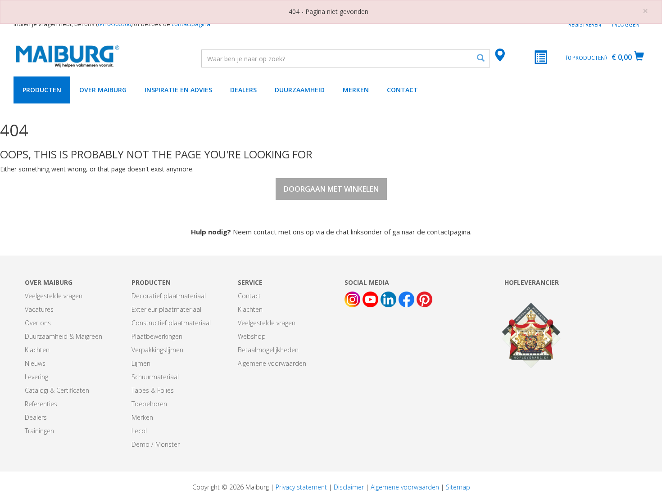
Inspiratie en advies (178, 89)
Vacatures (39, 309)
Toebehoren (149, 404)
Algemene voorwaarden (272, 363)
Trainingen (39, 431)
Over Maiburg (103, 89)
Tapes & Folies (152, 390)
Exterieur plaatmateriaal (166, 309)
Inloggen (625, 24)
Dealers (243, 89)
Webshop (252, 336)
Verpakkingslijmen (157, 350)
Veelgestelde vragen (53, 296)
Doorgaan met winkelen (331, 189)
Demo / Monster (155, 444)
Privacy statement (301, 487)
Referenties (41, 404)
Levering (36, 377)
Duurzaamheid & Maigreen (63, 336)
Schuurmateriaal (155, 377)
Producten (42, 89)
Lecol (139, 431)
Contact (402, 89)
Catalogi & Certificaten (57, 390)
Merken (356, 89)
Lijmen (140, 363)
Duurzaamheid (300, 89)
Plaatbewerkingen (156, 336)
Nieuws (35, 363)
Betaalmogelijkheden (268, 350)
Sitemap (458, 487)
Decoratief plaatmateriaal (168, 296)
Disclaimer (349, 487)
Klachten (37, 350)
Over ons (38, 323)
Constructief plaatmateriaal (171, 323)
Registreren (584, 24)
